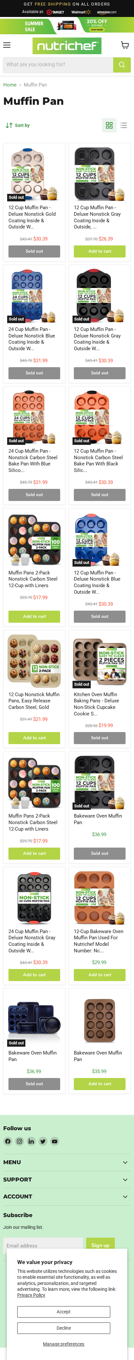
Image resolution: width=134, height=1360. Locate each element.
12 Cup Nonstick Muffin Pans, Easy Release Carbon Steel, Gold (34, 701)
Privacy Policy (31, 1295)
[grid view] (109, 125)
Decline (64, 1328)
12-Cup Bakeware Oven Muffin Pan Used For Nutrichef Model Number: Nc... (98, 941)
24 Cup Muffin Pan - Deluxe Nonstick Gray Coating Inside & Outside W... (31, 941)
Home (10, 85)
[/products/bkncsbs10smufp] (34, 898)
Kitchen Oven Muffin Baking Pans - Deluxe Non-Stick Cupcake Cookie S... (96, 704)
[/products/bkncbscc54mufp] (100, 898)
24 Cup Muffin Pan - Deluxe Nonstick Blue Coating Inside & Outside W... (31, 339)
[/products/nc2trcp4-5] (34, 782)
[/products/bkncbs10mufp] (100, 174)
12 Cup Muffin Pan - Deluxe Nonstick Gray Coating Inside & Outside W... (97, 339)
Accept (64, 1311)
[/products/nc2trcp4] (34, 539)
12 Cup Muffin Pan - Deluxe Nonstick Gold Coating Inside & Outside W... (32, 217)
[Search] (122, 64)
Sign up (100, 1245)
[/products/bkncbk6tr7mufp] (100, 1019)
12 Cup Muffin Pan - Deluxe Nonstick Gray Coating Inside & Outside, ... (97, 217)
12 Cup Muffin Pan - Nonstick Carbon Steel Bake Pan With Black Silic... (98, 460)
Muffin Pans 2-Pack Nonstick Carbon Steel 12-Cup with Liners (33, 579)
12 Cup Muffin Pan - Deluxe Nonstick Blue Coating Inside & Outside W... (97, 582)
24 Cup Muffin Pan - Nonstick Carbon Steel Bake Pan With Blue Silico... (33, 460)
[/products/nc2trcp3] (34, 661)
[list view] (123, 125)
